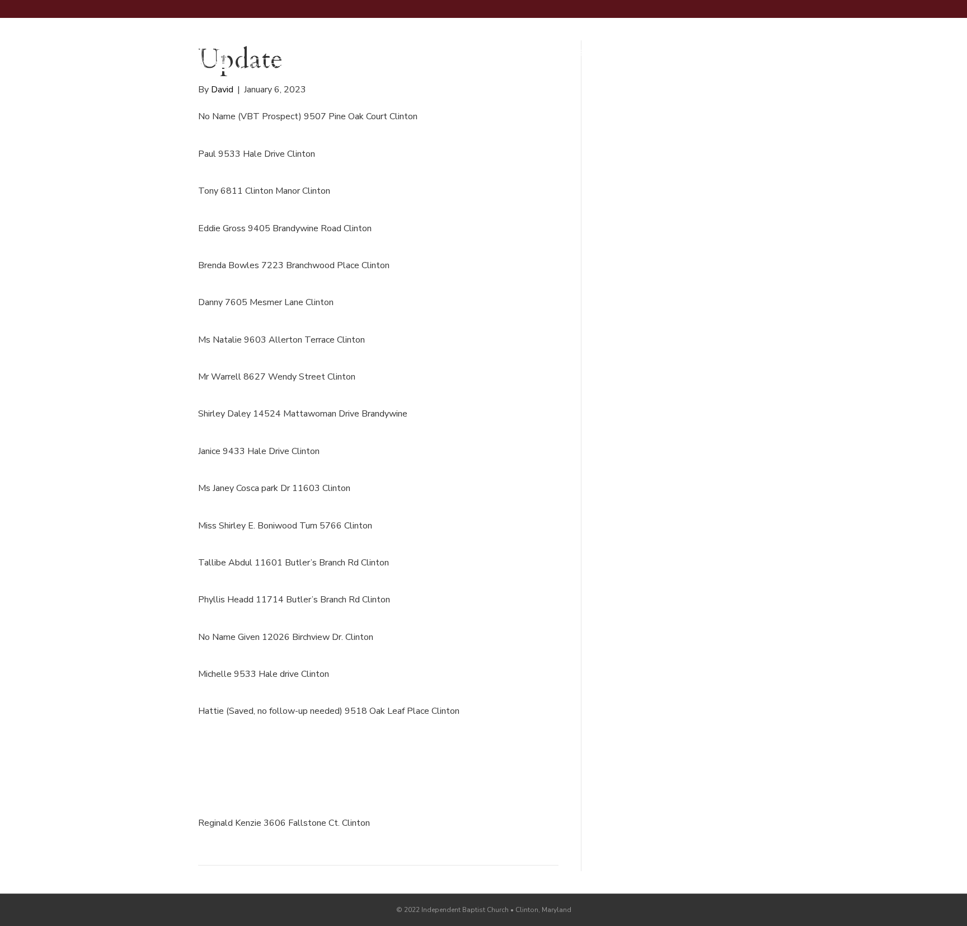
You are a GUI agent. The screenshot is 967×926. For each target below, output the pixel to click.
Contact (649, 53)
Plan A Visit (464, 53)
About (526, 53)
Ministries (584, 53)
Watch (705, 53)
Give (749, 53)
